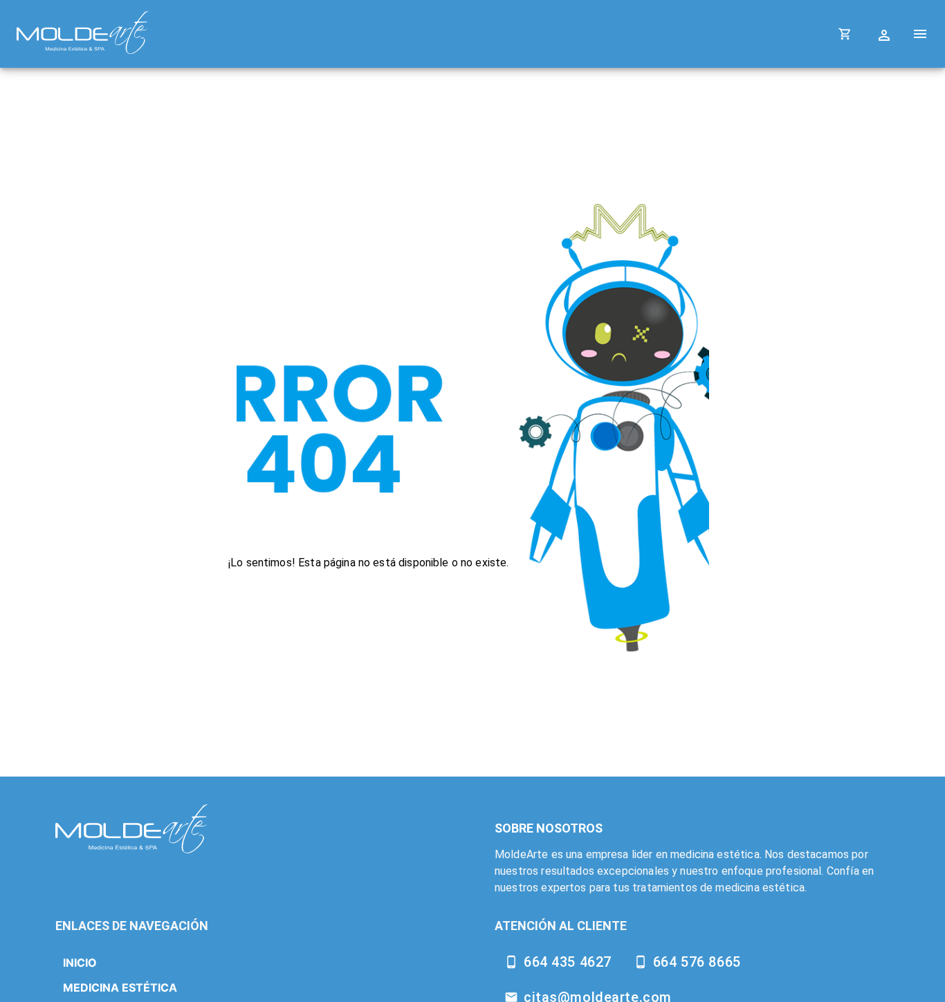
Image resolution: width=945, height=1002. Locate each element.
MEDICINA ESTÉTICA (120, 987)
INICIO (80, 962)
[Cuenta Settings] (885, 34)
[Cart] (845, 34)
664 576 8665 (697, 962)
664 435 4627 (568, 962)
